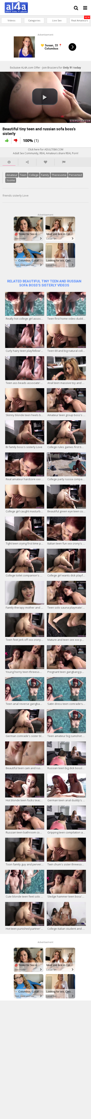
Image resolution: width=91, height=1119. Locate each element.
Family (45, 175)
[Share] (27, 162)
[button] (45, 96)
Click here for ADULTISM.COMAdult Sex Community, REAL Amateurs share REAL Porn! (45, 151)
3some (10, 180)
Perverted (75, 175)
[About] (9, 162)
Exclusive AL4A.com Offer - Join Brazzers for (45, 67)
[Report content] (64, 162)
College (34, 175)
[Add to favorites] (45, 162)
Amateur (11, 175)
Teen (23, 175)
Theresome (59, 175)
